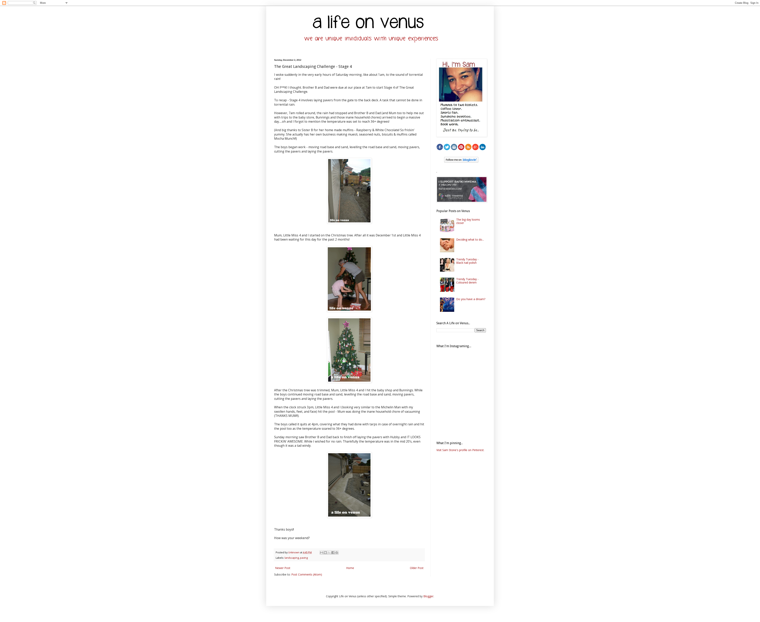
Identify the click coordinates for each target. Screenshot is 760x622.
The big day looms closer (468, 221)
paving (304, 557)
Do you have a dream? (470, 299)
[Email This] (322, 553)
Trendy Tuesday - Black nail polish (467, 261)
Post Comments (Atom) (306, 574)
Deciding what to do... (470, 239)
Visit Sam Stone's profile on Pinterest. (460, 450)
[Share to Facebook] (333, 553)
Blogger (428, 596)
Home (350, 568)
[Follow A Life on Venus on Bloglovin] (461, 161)
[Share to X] (329, 553)
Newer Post (282, 568)
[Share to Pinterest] (337, 553)
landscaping (292, 557)
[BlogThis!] (325, 553)
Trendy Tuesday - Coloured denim (467, 280)
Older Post (417, 568)
